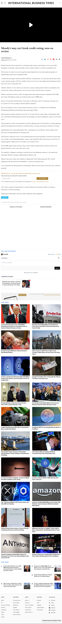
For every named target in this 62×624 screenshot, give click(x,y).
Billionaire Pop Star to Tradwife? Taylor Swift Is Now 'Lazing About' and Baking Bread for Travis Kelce (46, 530)
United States (40, 609)
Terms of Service (36, 181)
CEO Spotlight (16, 612)
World (2, 600)
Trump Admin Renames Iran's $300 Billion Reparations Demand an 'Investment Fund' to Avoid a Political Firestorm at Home (14, 326)
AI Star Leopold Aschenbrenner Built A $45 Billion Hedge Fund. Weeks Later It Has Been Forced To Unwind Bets (15, 378)
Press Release (16, 609)
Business (3, 607)
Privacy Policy (45, 181)
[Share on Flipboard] (51, 59)
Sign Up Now (22, 294)
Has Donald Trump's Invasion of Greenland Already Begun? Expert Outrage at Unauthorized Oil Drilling (15, 453)
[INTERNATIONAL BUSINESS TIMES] (31, 3)
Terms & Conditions (29, 605)
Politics (2, 612)
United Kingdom (40, 607)
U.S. (2, 602)
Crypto (2, 614)
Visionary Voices (16, 600)
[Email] (56, 59)
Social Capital (16, 602)
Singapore (39, 605)
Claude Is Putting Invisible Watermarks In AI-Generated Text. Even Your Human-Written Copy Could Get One (15, 556)
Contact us (27, 602)
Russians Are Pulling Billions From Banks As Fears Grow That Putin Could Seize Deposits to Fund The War (45, 326)
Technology (3, 609)
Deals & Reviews (17, 614)
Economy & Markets (5, 605)
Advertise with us (29, 612)
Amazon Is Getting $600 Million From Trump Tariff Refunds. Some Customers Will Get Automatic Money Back (46, 504)
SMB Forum (15, 605)
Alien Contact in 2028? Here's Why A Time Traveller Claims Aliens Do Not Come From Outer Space (46, 352)
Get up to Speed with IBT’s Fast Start (52, 294)
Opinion (2, 617)
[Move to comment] (59, 59)
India (38, 602)
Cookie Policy (28, 609)
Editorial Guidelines (46, 206)
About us (27, 600)
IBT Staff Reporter (7, 58)
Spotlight (15, 607)
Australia (39, 600)
